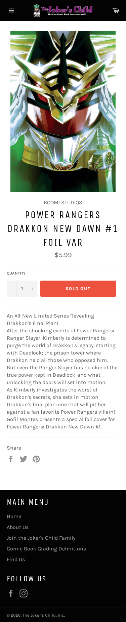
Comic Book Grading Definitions (46, 548)
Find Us (16, 559)
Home (14, 516)
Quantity (16, 273)
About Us (18, 527)
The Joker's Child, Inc (43, 615)
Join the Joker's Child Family (41, 538)
